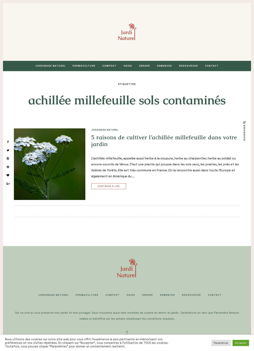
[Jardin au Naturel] (127, 31)
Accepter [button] (241, 343)
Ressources (188, 65)
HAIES (128, 65)
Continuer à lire (109, 186)
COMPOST (109, 65)
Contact (212, 65)
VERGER (144, 65)
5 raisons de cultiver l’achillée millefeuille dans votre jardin (164, 141)
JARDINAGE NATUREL (50, 65)
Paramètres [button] (221, 343)
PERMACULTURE (84, 65)
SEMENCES (164, 65)
